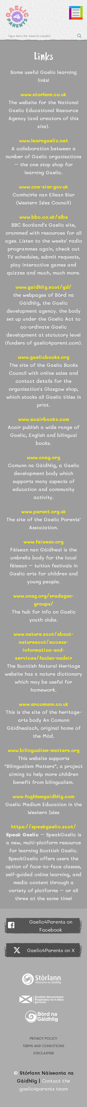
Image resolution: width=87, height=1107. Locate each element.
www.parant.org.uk (43, 511)
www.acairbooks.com (43, 419)
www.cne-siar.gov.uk (43, 186)
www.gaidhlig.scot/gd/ (43, 287)
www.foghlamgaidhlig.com (43, 796)
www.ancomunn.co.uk (43, 704)
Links (43, 56)
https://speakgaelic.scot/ (43, 826)
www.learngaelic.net (43, 140)
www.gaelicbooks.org (43, 357)
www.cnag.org (43, 457)
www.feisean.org (43, 541)
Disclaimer (43, 1053)
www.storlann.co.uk (43, 94)
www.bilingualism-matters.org (44, 750)
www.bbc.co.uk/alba (43, 217)
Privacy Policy (43, 1038)
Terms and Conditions (43, 1045)
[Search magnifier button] (79, 35)
